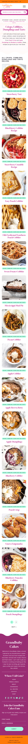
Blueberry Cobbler (16, 42)
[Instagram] (8, 698)
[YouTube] (17, 698)
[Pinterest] (11, 698)
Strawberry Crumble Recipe (14, 165)
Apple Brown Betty (14, 407)
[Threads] (22, 698)
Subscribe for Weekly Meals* (10, 1)
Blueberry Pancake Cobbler (14, 579)
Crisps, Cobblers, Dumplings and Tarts (14, 91)
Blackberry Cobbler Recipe (14, 129)
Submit (14, 729)
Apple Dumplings (14, 441)
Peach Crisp (12, 40)
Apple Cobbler (14, 373)
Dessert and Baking (20, 19)
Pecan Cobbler (14, 339)
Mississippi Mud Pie (14, 305)
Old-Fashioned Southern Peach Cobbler (14, 236)
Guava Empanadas (14, 543)
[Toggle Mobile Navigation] (24, 6)
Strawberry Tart (14, 94)
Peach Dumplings (14, 614)
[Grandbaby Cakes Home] (7, 6)
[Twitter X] (14, 698)
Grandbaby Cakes (7, 19)
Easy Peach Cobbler (14, 201)
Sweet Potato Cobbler (14, 271)
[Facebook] (6, 698)
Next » (14, 627)
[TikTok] (20, 698)
